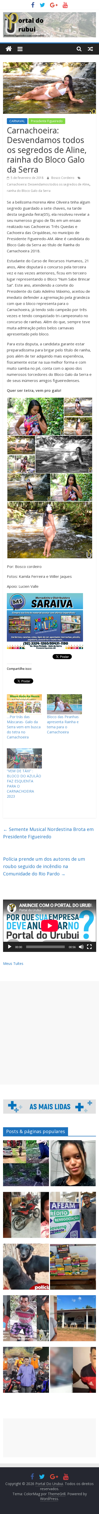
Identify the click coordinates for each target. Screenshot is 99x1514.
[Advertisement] (49, 1033)
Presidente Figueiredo (47, 121)
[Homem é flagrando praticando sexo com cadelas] (26, 1269)
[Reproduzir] (9, 946)
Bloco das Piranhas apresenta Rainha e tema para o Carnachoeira (63, 724)
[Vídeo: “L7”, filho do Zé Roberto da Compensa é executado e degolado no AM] (73, 1372)
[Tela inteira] (89, 946)
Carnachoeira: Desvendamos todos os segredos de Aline (48, 184)
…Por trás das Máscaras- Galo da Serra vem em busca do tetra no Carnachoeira (24, 726)
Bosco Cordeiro (63, 178)
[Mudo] (81, 946)
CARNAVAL (17, 121)
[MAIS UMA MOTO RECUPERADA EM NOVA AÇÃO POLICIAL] (26, 1217)
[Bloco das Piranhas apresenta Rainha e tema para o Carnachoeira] (64, 704)
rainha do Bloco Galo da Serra (29, 191)
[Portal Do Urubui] (8, 48)
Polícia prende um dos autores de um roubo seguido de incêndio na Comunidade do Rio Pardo (44, 866)
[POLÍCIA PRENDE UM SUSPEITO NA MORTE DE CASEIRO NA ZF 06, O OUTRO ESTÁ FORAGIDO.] (26, 1320)
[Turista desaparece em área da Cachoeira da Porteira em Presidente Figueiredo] (73, 1165)
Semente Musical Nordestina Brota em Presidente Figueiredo (48, 833)
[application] (49, 926)
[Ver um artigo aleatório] (90, 48)
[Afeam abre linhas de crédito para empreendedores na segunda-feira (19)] (73, 1217)
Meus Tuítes (13, 963)
